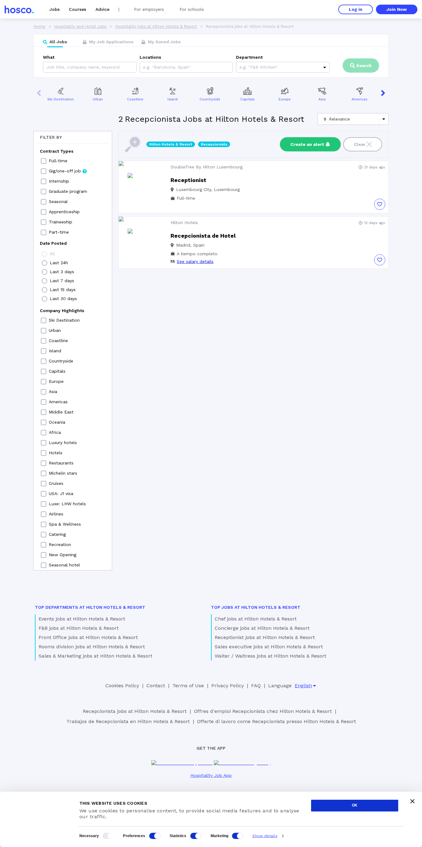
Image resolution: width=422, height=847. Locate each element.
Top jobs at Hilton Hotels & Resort (255, 607)
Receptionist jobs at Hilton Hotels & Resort (265, 637)
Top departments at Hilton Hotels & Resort (90, 607)
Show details (264, 836)
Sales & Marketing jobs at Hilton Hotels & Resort (95, 656)
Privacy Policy (227, 685)
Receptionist (188, 180)
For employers (149, 9)
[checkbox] (43, 161)
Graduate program (68, 191)
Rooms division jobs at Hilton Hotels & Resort (92, 647)
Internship (59, 181)
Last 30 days (63, 298)
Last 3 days (62, 271)
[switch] (154, 836)
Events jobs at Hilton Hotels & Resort (82, 619)
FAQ (256, 685)
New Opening (62, 554)
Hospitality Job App (211, 775)
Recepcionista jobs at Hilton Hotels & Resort (135, 711)
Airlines (56, 513)
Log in (355, 9)
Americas (359, 99)
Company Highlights (62, 310)
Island (172, 99)
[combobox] (144, 67)
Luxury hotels (63, 442)
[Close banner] (412, 801)
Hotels (55, 452)
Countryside (210, 99)
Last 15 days (63, 289)
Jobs (54, 9)
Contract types (57, 151)
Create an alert (307, 144)
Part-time (59, 232)
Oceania (57, 422)
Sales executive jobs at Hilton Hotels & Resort (269, 647)
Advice (102, 9)
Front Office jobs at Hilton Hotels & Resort (88, 637)
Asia (322, 99)
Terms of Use (188, 685)
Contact (155, 685)
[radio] (44, 254)
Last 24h (59, 262)
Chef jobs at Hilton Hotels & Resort (256, 619)
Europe (285, 99)
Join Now (396, 9)
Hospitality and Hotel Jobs (80, 26)
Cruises (56, 483)
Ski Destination (60, 99)
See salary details (195, 261)
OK (354, 805)
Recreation (60, 544)
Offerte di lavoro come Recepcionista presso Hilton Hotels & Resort (276, 721)
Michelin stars (63, 473)
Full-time (58, 160)
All (52, 253)
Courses (77, 9)
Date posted (53, 243)
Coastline (135, 99)
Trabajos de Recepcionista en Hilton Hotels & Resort (128, 721)
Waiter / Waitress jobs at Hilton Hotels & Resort (270, 656)
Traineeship (60, 221)
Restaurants (61, 462)
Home (39, 26)
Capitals (247, 99)
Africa (55, 432)
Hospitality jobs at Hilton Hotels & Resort (156, 26)
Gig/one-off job (65, 170)
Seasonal (58, 201)
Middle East (61, 411)
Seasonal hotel (64, 564)
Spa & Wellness (65, 524)
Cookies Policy (122, 685)
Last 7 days (62, 280)
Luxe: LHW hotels (67, 503)
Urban (98, 99)
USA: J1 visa (61, 493)
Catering (57, 534)
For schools (191, 9)
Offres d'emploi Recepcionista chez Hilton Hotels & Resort (263, 711)
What (48, 57)
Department (249, 57)
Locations (150, 57)
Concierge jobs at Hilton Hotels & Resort (262, 628)
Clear (359, 144)
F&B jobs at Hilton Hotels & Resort (79, 628)
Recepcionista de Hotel (203, 235)
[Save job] (379, 204)
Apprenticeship (64, 211)
